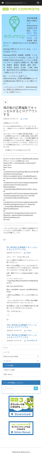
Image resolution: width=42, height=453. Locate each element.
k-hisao (25, 119)
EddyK (28, 253)
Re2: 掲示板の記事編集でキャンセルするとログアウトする (22, 325)
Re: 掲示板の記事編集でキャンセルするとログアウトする (22, 248)
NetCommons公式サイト (16, 2)
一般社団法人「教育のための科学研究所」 (32, 34)
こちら (34, 49)
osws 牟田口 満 (31, 340)
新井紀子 (6, 43)
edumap (24, 43)
